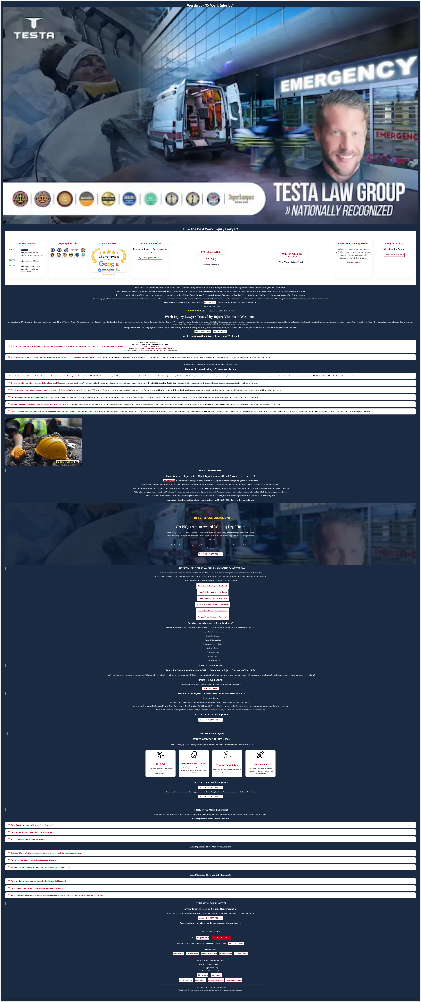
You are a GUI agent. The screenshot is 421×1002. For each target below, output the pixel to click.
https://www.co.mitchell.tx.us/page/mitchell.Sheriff (153, 348)
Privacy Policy (200, 980)
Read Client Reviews (202, 331)
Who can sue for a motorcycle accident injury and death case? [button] (34, 860)
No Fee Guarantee (186, 980)
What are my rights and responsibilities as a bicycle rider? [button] (32, 832)
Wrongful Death (226, 953)
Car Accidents (178, 953)
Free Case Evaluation (394, 255)
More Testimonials (353, 263)
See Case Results (220, 331)
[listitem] (210, 825)
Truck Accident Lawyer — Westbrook (212, 598)
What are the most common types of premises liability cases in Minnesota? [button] (38, 881)
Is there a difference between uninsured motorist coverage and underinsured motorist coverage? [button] (46, 853)
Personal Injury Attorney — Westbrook (212, 617)
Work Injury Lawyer (236, 943)
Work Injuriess (169, 481)
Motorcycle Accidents (209, 953)
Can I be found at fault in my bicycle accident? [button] (28, 839)
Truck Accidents (192, 953)
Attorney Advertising (215, 980)
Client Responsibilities (234, 980)
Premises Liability (241, 953)
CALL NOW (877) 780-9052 (210, 554)
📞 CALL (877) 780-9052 (150, 258)
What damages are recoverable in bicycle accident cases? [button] (32, 825)
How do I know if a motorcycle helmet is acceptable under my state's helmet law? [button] (41, 867)
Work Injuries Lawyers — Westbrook (213, 592)
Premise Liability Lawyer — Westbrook (212, 611)
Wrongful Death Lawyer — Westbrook (212, 586)
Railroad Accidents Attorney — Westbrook (213, 604)
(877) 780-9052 (209, 302)
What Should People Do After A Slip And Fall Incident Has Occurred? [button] (37, 888)
